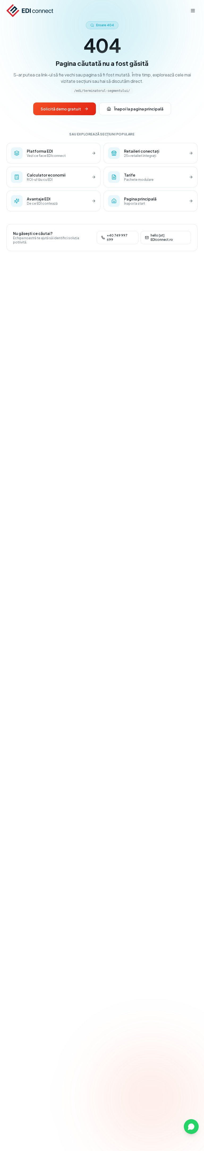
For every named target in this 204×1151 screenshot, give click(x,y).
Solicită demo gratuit (61, 108)
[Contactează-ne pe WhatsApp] (191, 1126)
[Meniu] (193, 10)
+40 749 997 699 (117, 237)
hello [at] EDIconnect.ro (162, 237)
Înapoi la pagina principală (138, 108)
